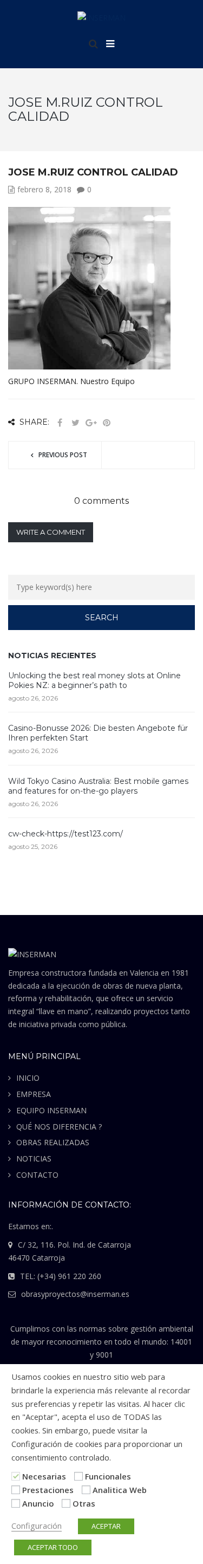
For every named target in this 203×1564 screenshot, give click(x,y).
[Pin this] (106, 423)
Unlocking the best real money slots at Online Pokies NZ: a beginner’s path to (94, 680)
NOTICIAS (33, 1158)
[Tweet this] (75, 423)
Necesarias (44, 1476)
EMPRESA (33, 1094)
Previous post (62, 454)
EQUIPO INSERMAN (51, 1110)
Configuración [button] (36, 1525)
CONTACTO (37, 1175)
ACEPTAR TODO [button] (53, 1547)
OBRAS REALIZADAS (52, 1142)
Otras (84, 1503)
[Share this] (59, 423)
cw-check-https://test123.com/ (65, 834)
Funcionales (108, 1476)
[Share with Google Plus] (91, 423)
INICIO (28, 1078)
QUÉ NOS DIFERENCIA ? (59, 1126)
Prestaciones (48, 1489)
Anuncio (38, 1503)
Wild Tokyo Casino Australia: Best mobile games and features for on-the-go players (98, 786)
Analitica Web (120, 1489)
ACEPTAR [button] (106, 1526)
